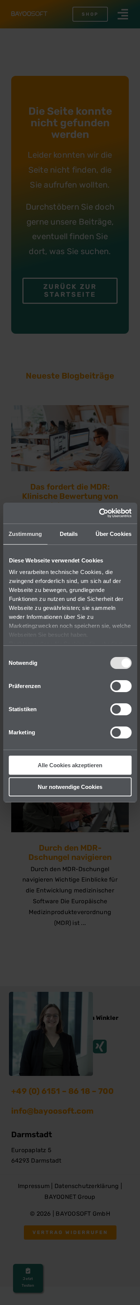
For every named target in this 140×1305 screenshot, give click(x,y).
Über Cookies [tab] (113, 534)
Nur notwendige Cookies (70, 787)
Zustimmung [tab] (25, 534)
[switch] (120, 686)
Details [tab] (69, 534)
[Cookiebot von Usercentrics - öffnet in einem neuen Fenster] (99, 513)
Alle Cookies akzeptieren (70, 765)
